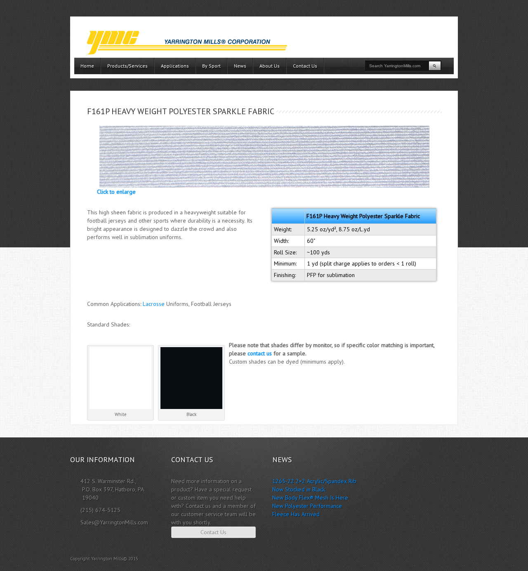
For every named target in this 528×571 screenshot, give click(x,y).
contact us (260, 353)
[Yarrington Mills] (187, 42)
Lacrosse (154, 304)
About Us (269, 66)
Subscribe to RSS (454, 559)
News (240, 66)
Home (87, 66)
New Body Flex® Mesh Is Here (310, 497)
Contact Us (305, 66)
